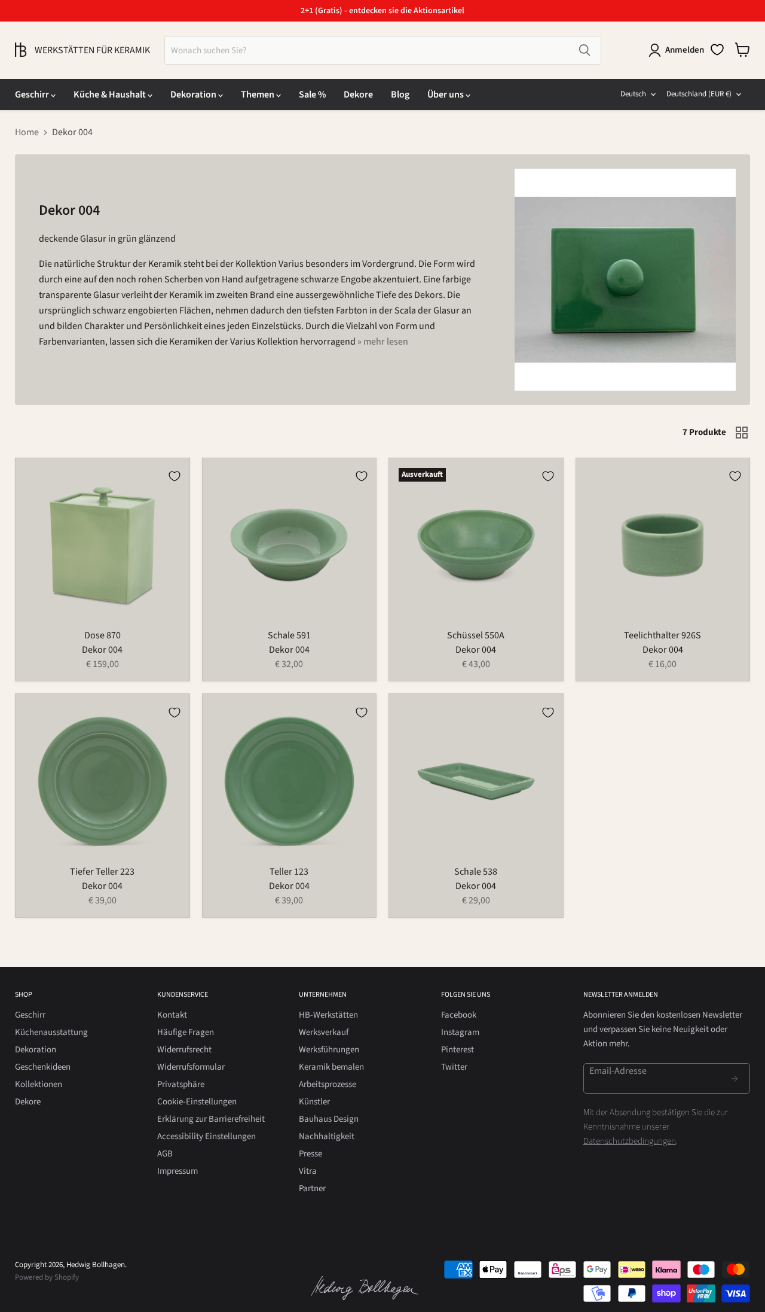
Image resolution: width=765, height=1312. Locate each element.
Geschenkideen (43, 1067)
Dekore (358, 94)
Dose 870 (102, 635)
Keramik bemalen (331, 1067)
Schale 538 (475, 871)
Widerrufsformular (191, 1067)
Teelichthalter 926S (662, 635)
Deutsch (633, 94)
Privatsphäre (180, 1084)
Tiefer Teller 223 (102, 871)
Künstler (314, 1101)
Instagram (460, 1032)
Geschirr (33, 94)
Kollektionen (38, 1084)
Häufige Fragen (185, 1032)
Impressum (177, 1171)
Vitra (308, 1171)
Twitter (454, 1067)
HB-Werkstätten (328, 1015)
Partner (312, 1188)
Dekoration (194, 94)
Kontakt (172, 1015)
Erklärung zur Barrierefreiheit (211, 1119)
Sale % (312, 94)
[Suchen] (584, 50)
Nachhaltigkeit (326, 1136)
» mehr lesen (382, 341)
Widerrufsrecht (184, 1049)
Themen (258, 94)
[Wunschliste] (717, 50)
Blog (400, 94)
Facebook (458, 1015)
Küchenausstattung (51, 1032)
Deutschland (699, 94)
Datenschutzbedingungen (629, 1141)
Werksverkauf (323, 1032)
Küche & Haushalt (111, 94)
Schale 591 (289, 635)
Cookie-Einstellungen (197, 1101)
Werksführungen (329, 1049)
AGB (165, 1153)
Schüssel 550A (475, 635)
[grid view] (741, 432)
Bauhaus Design (329, 1119)
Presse (310, 1153)
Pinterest (457, 1049)
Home (27, 132)
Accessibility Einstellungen (206, 1136)
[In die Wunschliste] (174, 476)
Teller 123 (289, 871)
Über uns (446, 94)
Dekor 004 (102, 649)
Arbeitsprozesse (327, 1084)
